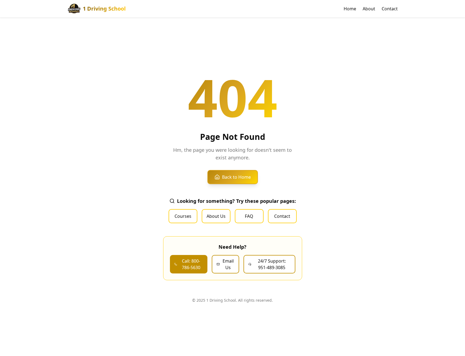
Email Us (228, 264)
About (369, 9)
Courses (183, 216)
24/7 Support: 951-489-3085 (272, 264)
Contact (390, 9)
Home (350, 9)
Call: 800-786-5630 (191, 264)
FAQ (249, 216)
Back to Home (236, 177)
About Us (216, 216)
